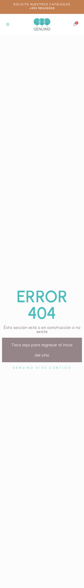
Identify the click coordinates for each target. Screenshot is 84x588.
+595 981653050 (42, 8)
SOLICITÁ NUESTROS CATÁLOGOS (42, 4)
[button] (7, 24)
